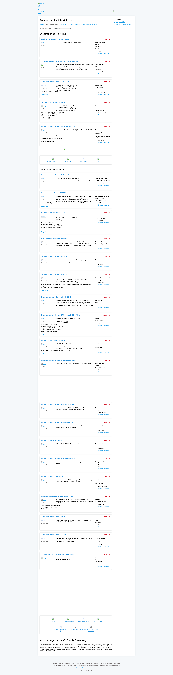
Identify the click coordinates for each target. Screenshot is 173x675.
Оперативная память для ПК (60, 630)
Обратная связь (93, 668)
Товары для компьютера (66, 24)
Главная (42, 24)
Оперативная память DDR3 (98, 622)
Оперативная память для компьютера (91, 630)
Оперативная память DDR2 (68, 622)
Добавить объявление (82, 668)
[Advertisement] (75, 389)
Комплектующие (80, 24)
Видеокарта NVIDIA (91, 24)
